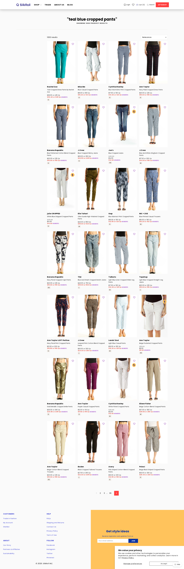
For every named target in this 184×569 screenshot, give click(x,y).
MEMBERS (64, 97)
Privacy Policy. (128, 558)
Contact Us (51, 527)
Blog (70, 4)
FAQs (49, 518)
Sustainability (8, 553)
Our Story (7, 545)
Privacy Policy (52, 531)
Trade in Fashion (10, 518)
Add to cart (61, 81)
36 (110, 493)
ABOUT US (59, 4)
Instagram (51, 549)
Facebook (51, 545)
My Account (8, 522)
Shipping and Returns (55, 522)
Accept (164, 563)
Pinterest (50, 557)
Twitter (50, 553)
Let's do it (162, 5)
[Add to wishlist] (73, 44)
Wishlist (6, 527)
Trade (48, 4)
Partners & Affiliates (11, 549)
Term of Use (52, 535)
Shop (37, 4)
